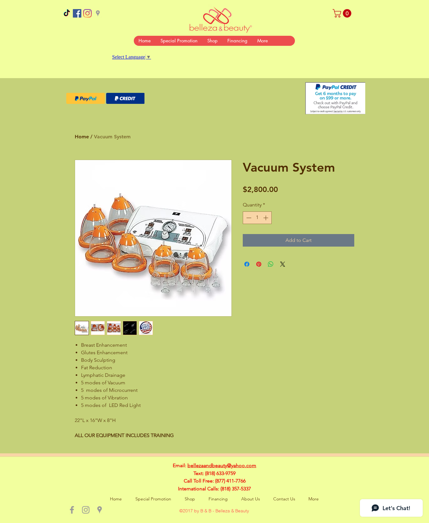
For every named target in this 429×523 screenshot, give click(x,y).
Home (82, 137)
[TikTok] (66, 13)
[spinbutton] (257, 218)
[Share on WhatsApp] (270, 264)
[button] (343, 13)
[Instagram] (87, 13)
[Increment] (266, 218)
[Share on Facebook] (247, 264)
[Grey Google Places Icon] (98, 13)
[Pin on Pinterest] (259, 264)
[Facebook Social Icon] (77, 13)
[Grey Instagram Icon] (86, 510)
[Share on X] (282, 264)
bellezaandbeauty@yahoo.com (221, 465)
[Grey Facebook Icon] (72, 510)
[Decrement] (248, 218)
